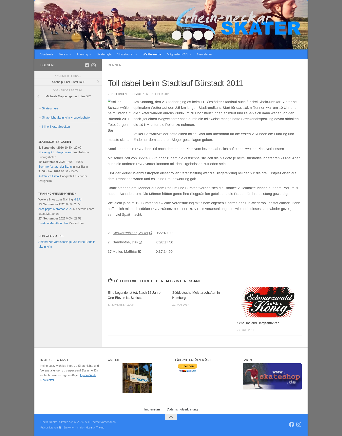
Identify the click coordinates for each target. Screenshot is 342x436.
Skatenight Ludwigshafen (54, 152)
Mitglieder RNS (177, 54)
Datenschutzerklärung (182, 409)
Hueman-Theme (95, 427)
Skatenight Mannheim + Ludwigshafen (66, 117)
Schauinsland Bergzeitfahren (258, 323)
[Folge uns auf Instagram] (93, 65)
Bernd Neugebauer (129, 94)
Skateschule (50, 108)
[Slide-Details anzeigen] (272, 376)
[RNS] (87, 65)
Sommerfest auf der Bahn (55, 166)
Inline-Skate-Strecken (56, 126)
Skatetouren (125, 54)
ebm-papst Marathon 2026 (55, 209)
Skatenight (104, 54)
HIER (77, 199)
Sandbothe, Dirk (125, 242)
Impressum (152, 409)
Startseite (46, 54)
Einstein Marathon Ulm (53, 223)
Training (82, 54)
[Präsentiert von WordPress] (60, 427)
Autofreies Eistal (48, 176)
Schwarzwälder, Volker (130, 233)
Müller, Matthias (125, 252)
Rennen (115, 65)
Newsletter (204, 54)
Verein (63, 54)
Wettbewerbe (152, 54)
